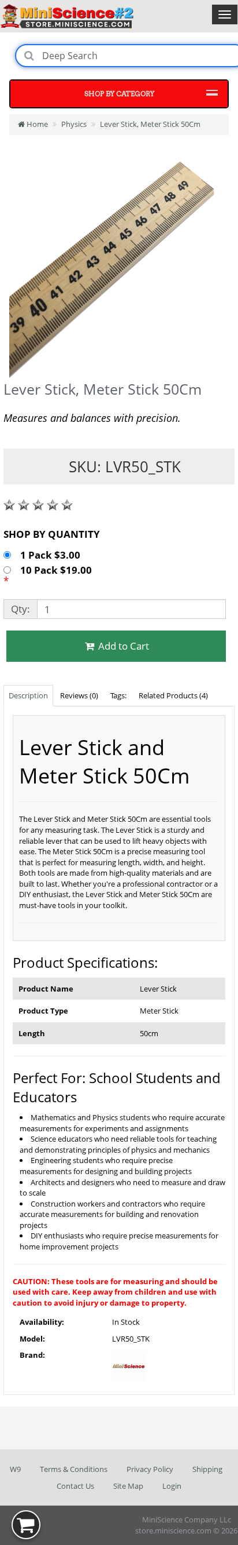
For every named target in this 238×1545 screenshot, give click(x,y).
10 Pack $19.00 (57, 570)
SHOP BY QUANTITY (51, 534)
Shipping (207, 1469)
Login (171, 1486)
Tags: (118, 695)
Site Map (128, 1486)
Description (28, 695)
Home (36, 124)
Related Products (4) (173, 695)
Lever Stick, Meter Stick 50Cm (150, 124)
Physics (74, 124)
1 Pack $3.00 (51, 555)
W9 (15, 1469)
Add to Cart (122, 646)
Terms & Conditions (73, 1469)
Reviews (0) (79, 695)
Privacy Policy (150, 1469)
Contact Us (75, 1486)
